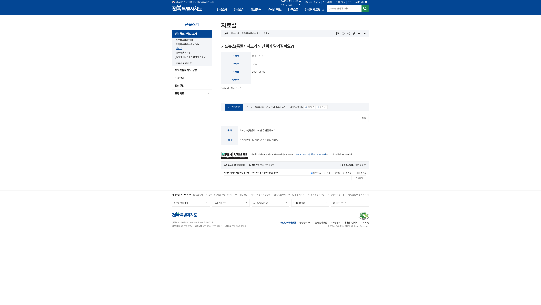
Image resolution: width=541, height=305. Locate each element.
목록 (364, 117)
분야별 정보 (274, 9)
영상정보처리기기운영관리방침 (313, 222)
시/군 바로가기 (219, 202)
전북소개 (222, 9)
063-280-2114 (185, 226)
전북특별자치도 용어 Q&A (187, 44)
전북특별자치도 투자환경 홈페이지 (275, 194)
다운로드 (311, 107)
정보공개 (255, 9)
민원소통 (293, 9)
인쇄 (343, 33)
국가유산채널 (228, 194)
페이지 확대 (359, 33)
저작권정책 (335, 222)
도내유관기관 (299, 202)
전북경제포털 (314, 11)
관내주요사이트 (340, 202)
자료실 (179, 48)
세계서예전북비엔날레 (247, 194)
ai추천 (338, 33)
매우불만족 (361, 173)
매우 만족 (317, 173)
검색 (365, 8)
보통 (338, 173)
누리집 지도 (359, 2)
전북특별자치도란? (184, 40)
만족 (329, 173)
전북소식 (239, 9)
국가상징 (308, 2)
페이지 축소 (364, 33)
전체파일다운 (235, 107)
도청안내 (179, 78)
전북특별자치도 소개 (186, 33)
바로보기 (323, 107)
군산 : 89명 (286, 5)
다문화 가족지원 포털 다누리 (205, 194)
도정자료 (179, 93)
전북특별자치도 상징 (186, 70)
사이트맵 (365, 222)
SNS (316, 2)
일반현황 (179, 85)
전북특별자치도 (187, 8)
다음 (302, 4)
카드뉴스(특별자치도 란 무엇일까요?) (257, 130)
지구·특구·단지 (184, 63)
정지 (299, 4)
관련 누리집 (327, 2)
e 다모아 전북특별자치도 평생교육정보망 (313, 194)
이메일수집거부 (351, 222)
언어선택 (339, 2)
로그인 (350, 2)
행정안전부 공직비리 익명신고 (348, 194)
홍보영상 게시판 (183, 52)
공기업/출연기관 (260, 202)
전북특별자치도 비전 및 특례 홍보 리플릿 (259, 139)
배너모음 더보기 (190, 194)
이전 (296, 4)
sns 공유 (348, 33)
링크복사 (354, 33)
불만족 (348, 173)
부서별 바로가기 (180, 202)
